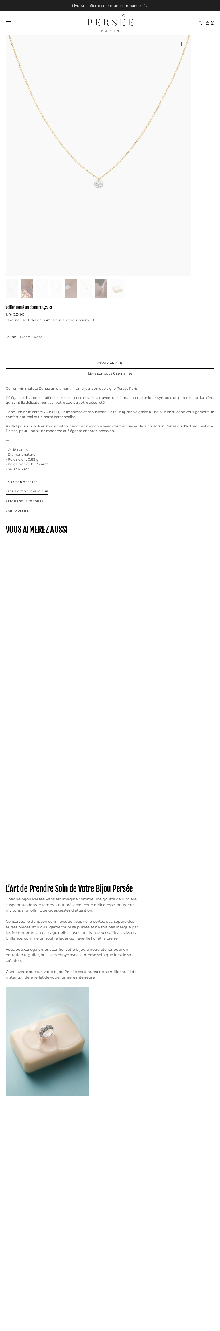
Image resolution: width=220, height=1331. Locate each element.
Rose (38, 337)
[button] (8, 23)
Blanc (25, 337)
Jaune (11, 337)
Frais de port (39, 320)
